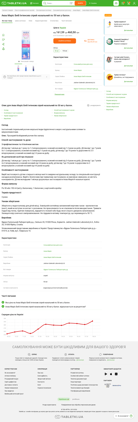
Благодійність (42, 376)
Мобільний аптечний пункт (14, 394)
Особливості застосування (13, 113)
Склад (6, 110)
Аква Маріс (76, 10)
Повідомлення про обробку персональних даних (78, 405)
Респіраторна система (43, 10)
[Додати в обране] (3, 35)
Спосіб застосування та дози (64, 110)
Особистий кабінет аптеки (80, 376)
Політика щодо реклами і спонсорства (84, 385)
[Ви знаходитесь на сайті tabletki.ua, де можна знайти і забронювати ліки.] (14, 3)
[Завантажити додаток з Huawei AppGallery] (116, 374)
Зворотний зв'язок (44, 379)
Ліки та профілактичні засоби (24, 10)
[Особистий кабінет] (134, 3)
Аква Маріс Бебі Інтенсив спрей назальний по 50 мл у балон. (36, 15)
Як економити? (10, 373)
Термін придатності (10, 116)
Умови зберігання (60, 116)
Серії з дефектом (10, 382)
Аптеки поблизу (10, 376)
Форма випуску (59, 113)
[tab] (7, 21)
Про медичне (9, 391)
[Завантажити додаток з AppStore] (111, 374)
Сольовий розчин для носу (62, 10)
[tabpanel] (52, 130)
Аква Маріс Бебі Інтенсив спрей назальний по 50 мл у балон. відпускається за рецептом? (45, 307)
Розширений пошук (11, 379)
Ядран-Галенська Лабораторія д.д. (86, 89)
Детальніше (80, 360)
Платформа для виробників (80, 391)
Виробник (7, 118)
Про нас (40, 373)
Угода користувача (49, 405)
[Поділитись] (3, 44)
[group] (77, 31)
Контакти (41, 382)
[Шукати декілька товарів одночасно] (71, 3)
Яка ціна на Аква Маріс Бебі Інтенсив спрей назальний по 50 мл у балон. (37, 302)
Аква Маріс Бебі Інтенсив (90, 10)
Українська (63, 399)
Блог (39, 385)
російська (75, 399)
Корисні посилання (44, 388)
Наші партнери (76, 382)
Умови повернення (11, 388)
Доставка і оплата (11, 385)
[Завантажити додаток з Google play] (106, 374)
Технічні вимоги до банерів (80, 388)
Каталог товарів (7, 10)
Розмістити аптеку (77, 373)
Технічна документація (79, 379)
